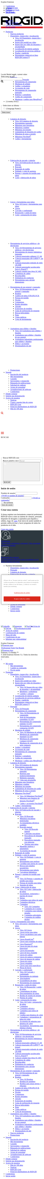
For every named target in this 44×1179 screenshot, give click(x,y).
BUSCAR (7, 482)
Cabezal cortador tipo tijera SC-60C (28, 271)
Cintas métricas (20, 317)
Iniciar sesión (15, 611)
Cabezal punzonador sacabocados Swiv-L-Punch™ (27, 268)
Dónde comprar (11, 394)
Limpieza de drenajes (18, 119)
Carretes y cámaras (27, 694)
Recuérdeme (8, 503)
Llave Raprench (26, 944)
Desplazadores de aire (23, 346)
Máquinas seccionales (23, 130)
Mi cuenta (9, 21)
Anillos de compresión (23, 758)
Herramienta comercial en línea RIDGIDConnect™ (26, 703)
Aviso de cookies (12, 631)
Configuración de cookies (15, 633)
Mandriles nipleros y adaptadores (27, 847)
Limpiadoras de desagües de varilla (28, 132)
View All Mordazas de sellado (31, 732)
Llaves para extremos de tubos (31, 941)
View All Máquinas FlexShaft (31, 796)
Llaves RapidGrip (27, 939)
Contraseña (5, 498)
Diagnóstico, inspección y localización (24, 568)
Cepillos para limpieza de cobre (31, 1015)
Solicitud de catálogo (18, 385)
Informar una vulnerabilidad (16, 639)
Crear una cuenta (7, 529)
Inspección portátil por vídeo (25, 681)
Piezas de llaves (25, 968)
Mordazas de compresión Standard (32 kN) (29, 735)
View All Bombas (26, 1079)
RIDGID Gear (15, 404)
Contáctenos (14, 392)
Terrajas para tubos (31, 844)
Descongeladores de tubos (29, 993)
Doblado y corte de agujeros (25, 171)
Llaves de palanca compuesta (30, 957)
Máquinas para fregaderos (24, 125)
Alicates (18, 306)
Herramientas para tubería (29, 870)
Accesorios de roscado (28, 851)
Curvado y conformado (23, 211)
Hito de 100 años (16, 409)
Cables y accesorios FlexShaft (31, 803)
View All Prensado (22, 709)
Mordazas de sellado (22, 730)
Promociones (15, 370)
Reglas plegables (21, 304)
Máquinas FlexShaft (23, 137)
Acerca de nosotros (13, 398)
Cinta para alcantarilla (28, 780)
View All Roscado (26, 816)
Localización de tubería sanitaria (27, 696)
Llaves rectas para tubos (28, 932)
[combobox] (12, 79)
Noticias (13, 400)
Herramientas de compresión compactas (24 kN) (30, 727)
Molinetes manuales (27, 778)
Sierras (22, 898)
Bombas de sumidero (27, 1081)
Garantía (13, 379)
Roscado (18, 167)
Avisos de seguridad (17, 387)
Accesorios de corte (22, 749)
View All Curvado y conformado (27, 973)
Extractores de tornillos (23, 309)
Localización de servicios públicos (27, 698)
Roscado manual (26, 827)
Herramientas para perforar (30, 861)
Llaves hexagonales (27, 951)
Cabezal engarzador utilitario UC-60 (28, 256)
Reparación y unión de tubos (25, 213)
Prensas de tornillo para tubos (30, 883)
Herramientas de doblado (29, 976)
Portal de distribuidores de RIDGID (23, 407)
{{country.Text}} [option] (12, 101)
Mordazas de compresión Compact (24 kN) (29, 740)
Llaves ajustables (26, 963)
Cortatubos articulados (32, 915)
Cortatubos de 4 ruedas (32, 909)
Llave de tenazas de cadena (30, 959)
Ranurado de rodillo (22, 169)
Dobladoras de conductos (24, 278)
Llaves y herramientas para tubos (22, 202)
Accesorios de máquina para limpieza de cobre (30, 1022)
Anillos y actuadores (22, 747)
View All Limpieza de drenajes (26, 121)
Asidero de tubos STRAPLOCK (27, 296)
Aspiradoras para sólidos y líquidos (23, 329)
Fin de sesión (10, 27)
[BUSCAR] (21, 471)
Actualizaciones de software (20, 389)
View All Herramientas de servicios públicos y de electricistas (28, 249)
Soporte (8, 372)
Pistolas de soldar (26, 998)
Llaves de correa (26, 961)
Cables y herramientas (23, 139)
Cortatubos (24, 904)
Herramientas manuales (23, 123)
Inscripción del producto (19, 374)
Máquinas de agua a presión (25, 134)
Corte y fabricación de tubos (25, 178)
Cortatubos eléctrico (27, 1009)
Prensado (13, 570)
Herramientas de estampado (30, 983)
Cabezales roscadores (32, 834)
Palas (17, 315)
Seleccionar (6, 112)
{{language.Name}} (13, 109)
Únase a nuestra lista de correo (21, 402)
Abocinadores (25, 978)
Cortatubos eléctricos (27, 902)
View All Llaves (26, 930)
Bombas (18, 294)
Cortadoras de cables (22, 274)
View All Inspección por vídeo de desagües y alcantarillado (31, 688)
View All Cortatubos (32, 907)
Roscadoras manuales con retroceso (32, 841)
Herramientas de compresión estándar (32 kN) (30, 723)
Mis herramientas (12, 23)
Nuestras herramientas (14, 566)
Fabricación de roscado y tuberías (22, 160)
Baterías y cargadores (23, 756)
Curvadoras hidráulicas (28, 872)
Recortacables (20, 276)
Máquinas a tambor (22, 128)
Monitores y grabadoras (28, 692)
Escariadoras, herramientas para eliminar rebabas (31, 1027)
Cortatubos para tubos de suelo (31, 900)
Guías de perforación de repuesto (27, 311)
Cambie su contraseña (14, 25)
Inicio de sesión (7, 505)
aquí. (16, 521)
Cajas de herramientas (23, 319)
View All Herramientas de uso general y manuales (26, 290)
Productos (9, 672)
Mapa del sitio (11, 635)
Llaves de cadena (26, 955)
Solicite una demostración (15, 396)
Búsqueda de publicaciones (20, 383)
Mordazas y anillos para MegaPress (28, 761)
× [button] (1, 659)
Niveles (18, 300)
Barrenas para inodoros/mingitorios (27, 775)
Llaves (17, 208)
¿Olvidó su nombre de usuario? (12, 496)
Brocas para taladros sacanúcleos (27, 867)
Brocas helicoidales (22, 313)
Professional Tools (12, 10)
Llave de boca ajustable (28, 953)
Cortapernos (19, 302)
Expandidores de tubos (28, 981)
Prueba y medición (22, 700)
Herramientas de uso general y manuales (25, 287)
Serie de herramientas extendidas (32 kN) (28, 718)
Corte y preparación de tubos (25, 215)
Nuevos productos (17, 1133)
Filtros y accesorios (22, 344)
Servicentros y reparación (19, 381)
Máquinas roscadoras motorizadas (27, 820)
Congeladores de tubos (28, 991)
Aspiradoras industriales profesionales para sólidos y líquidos (29, 340)
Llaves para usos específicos (30, 966)
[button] (22, 2)
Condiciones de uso (13, 637)
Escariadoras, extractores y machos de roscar (29, 895)
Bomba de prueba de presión (30, 996)
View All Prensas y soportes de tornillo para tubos (31, 880)
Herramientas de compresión (25, 711)
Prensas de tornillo (22, 298)
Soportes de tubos (26, 885)
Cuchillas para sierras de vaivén (31, 864)
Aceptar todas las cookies (22, 599)
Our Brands (10, 12)
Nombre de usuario (8, 493)
